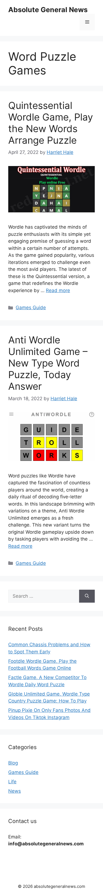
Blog (13, 763)
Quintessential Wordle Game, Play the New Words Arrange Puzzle (50, 123)
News (14, 791)
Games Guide (31, 307)
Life (12, 781)
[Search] (87, 596)
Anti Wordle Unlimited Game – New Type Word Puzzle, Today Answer (48, 363)
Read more (58, 290)
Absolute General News (48, 10)
